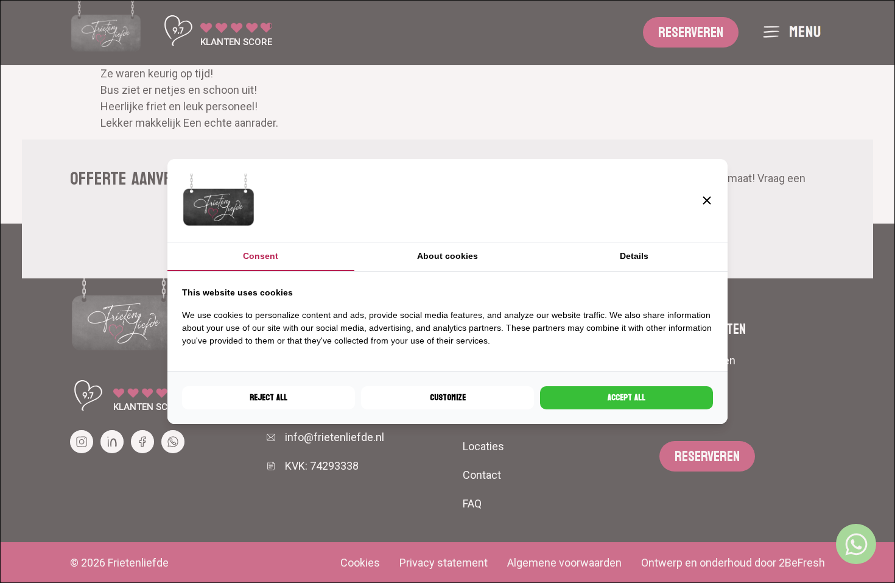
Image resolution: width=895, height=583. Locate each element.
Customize (448, 397)
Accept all (626, 397)
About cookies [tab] (447, 256)
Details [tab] (634, 256)
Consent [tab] (260, 256)
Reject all (268, 397)
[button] (707, 200)
